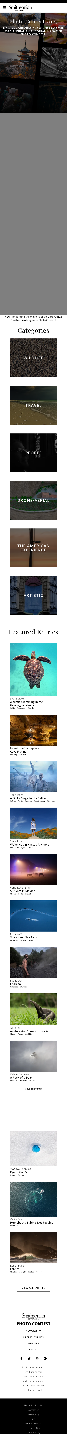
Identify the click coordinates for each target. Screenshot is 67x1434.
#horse (13, 894)
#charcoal (14, 987)
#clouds (13, 1080)
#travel (28, 894)
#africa (13, 801)
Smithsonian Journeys (33, 1380)
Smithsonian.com (33, 1371)
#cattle (20, 801)
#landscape (15, 1272)
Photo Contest (33, 1324)
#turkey (23, 987)
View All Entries (33, 1288)
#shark (30, 940)
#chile (12, 708)
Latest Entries (33, 1337)
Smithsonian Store (33, 1376)
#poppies (30, 847)
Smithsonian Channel (33, 1385)
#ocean (22, 940)
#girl (23, 847)
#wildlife (28, 1034)
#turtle (31, 708)
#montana (23, 1080)
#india (20, 894)
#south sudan (39, 801)
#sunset (39, 1272)
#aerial (13, 1175)
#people (28, 801)
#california (14, 847)
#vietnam (22, 754)
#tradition (51, 801)
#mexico (14, 940)
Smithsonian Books (33, 1390)
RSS (33, 1418)
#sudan (31, 1272)
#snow (32, 1080)
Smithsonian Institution (33, 1367)
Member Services (33, 1423)
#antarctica (14, 1225)
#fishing (13, 754)
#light (23, 1272)
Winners (33, 1343)
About (33, 1349)
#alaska (21, 1175)
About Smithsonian (33, 1405)
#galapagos (21, 708)
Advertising (33, 1414)
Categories (33, 1331)
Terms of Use (33, 1428)
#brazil (13, 1034)
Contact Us (33, 1409)
